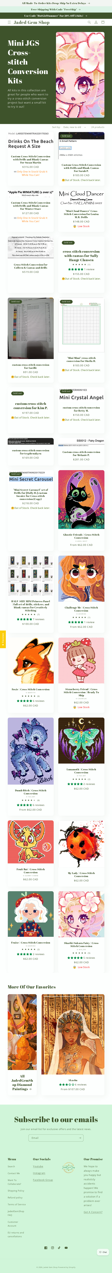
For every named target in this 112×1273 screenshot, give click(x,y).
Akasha (72, 1080)
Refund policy (15, 1197)
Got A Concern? (93, 1212)
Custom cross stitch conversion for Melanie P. (81, 453)
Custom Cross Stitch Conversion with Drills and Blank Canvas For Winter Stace (30, 205)
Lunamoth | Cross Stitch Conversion (81, 771)
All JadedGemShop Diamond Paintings (22, 1082)
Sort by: (56, 127)
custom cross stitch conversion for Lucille (30, 366)
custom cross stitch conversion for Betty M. (81, 409)
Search (11, 1166)
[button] (9, 22)
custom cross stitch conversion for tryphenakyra (30, 452)
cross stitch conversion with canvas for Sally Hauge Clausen (81, 255)
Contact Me (14, 1173)
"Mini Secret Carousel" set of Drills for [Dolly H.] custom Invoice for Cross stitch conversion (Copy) (30, 494)
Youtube (38, 1166)
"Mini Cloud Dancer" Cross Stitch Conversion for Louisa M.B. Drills (81, 214)
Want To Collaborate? (14, 1182)
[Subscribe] (80, 1138)
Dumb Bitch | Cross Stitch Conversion (31, 792)
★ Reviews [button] (3, 639)
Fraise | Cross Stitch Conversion (30, 942)
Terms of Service (17, 1204)
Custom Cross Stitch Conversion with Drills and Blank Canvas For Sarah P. (81, 167)
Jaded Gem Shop (50, 1267)
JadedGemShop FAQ (16, 1213)
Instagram (39, 1173)
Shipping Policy (16, 1190)
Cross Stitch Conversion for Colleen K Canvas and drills (31, 266)
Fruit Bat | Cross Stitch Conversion (31, 871)
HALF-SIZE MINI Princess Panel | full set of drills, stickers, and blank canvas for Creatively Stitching (30, 606)
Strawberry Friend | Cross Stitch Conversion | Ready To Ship (81, 692)
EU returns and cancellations (16, 1234)
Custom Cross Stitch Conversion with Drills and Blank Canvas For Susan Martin (30, 159)
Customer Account (13, 1223)
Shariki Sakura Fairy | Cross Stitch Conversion (81, 944)
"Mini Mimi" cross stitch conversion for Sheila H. (81, 359)
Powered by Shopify (66, 1267)
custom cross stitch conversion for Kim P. (31, 406)
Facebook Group (43, 1180)
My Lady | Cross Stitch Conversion (81, 874)
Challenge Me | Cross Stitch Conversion (81, 609)
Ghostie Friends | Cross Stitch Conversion (81, 536)
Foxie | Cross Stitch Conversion (31, 689)
